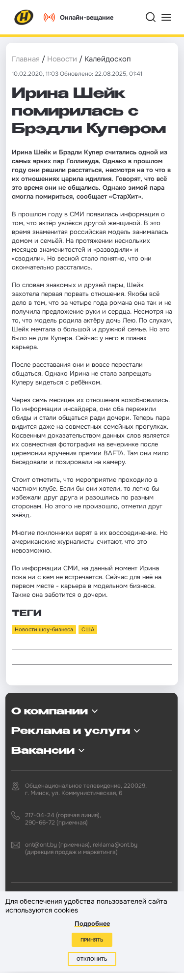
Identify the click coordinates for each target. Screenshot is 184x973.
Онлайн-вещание (86, 17)
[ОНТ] (24, 17)
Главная (26, 59)
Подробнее (92, 923)
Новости (62, 59)
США (87, 629)
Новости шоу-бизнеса (44, 629)
